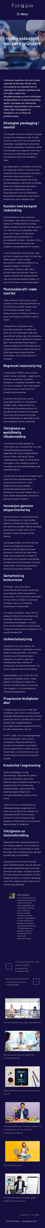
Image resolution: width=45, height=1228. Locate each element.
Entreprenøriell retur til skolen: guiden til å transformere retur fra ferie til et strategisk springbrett (22, 1129)
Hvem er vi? (25, 1214)
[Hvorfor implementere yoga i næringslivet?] (22, 1017)
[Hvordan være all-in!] (22, 1160)
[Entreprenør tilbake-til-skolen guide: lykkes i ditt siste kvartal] (22, 1192)
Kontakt (35, 1214)
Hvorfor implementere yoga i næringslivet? (22, 1022)
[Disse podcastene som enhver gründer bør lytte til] (22, 1085)
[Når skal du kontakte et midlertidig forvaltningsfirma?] (22, 1049)
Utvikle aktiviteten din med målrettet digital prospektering (27, 965)
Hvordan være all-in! (12, 1165)
